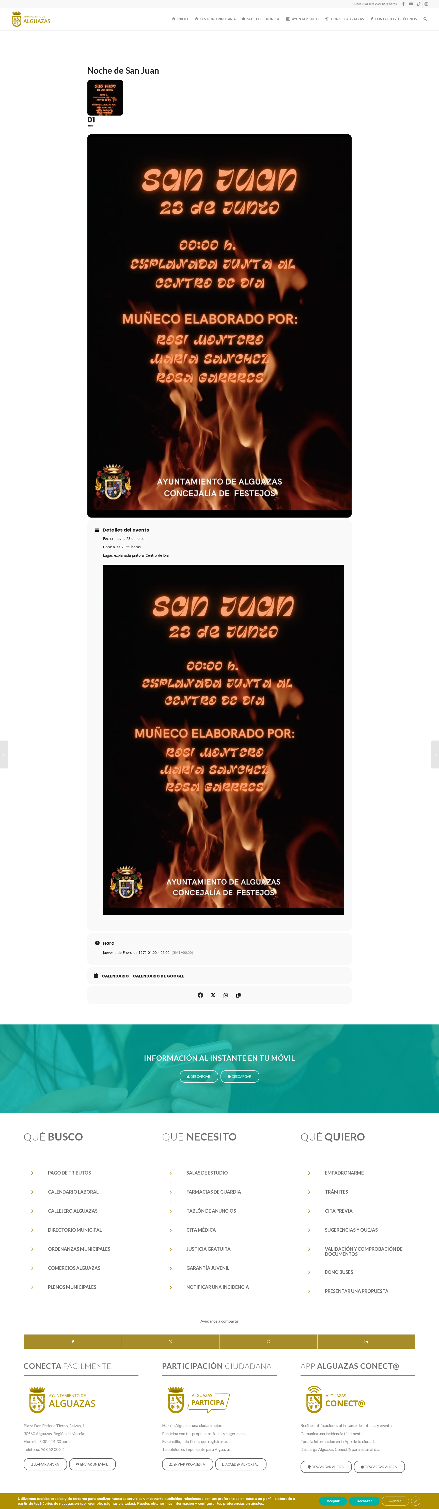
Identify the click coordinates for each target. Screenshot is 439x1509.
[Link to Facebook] (403, 4)
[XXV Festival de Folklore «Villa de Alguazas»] (4, 754)
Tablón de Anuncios (211, 1211)
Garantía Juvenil (207, 1268)
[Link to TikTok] (418, 4)
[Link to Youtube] (411, 4)
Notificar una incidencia (217, 1287)
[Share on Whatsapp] (226, 995)
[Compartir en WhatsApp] (268, 1342)
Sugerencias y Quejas (351, 1230)
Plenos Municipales (72, 1287)
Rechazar (364, 1501)
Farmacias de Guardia (213, 1192)
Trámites (336, 1192)
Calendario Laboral (73, 1192)
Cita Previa (339, 1211)
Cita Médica (201, 1230)
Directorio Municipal (75, 1230)
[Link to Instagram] (426, 4)
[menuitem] (374, 4)
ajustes (257, 1503)
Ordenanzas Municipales (79, 1249)
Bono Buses (339, 1272)
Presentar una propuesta (356, 1291)
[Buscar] (425, 19)
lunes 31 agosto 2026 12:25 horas (375, 3)
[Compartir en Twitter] (213, 995)
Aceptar (333, 1501)
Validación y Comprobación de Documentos (364, 1251)
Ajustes (395, 1501)
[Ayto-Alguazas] (31, 19)
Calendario (115, 976)
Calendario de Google (158, 976)
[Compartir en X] (171, 1342)
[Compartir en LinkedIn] (366, 1342)
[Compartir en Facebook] (200, 995)
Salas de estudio (207, 1173)
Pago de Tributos (69, 1173)
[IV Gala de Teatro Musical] (435, 754)
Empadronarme (344, 1173)
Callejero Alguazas (73, 1211)
